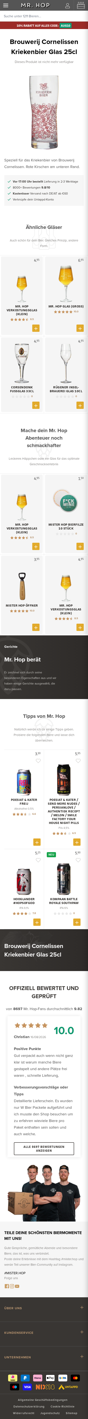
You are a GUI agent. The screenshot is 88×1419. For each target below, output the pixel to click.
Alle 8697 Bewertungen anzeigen (44, 1149)
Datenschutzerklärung (29, 1406)
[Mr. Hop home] (35, 5)
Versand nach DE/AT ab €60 (40, 193)
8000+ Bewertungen (31, 187)
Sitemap (72, 1413)
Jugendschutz (50, 1413)
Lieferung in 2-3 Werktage (45, 181)
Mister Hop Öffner (22, 605)
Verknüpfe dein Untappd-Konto (33, 199)
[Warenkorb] (81, 5)
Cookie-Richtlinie (63, 1406)
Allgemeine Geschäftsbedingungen (42, 1400)
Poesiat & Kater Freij (24, 802)
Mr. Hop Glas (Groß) (66, 306)
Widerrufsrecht (23, 1413)
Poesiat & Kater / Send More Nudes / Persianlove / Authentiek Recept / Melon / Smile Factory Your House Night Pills (64, 811)
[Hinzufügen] (36, 328)
